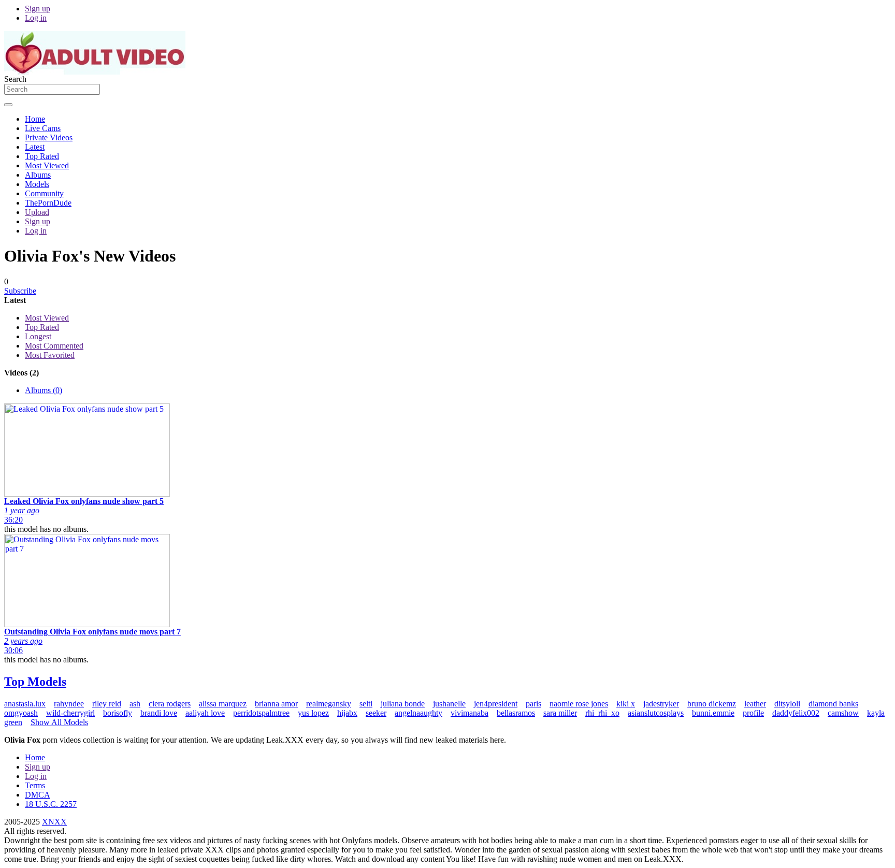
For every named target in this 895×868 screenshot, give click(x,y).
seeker (376, 712)
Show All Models (59, 722)
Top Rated (42, 156)
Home (35, 118)
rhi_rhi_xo (602, 712)
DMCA (37, 794)
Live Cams (43, 128)
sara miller (560, 712)
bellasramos (516, 712)
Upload (37, 212)
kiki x (625, 703)
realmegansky (328, 703)
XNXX (54, 821)
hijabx (347, 712)
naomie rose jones (579, 703)
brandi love (158, 712)
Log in (36, 17)
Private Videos (49, 137)
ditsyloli (787, 703)
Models (37, 184)
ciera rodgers (170, 703)
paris (533, 703)
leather (755, 703)
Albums (38, 174)
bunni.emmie (713, 712)
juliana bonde (403, 703)
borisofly (117, 712)
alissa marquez (223, 703)
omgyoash (21, 712)
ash (134, 703)
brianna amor (276, 703)
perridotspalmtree (261, 712)
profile (753, 712)
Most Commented (54, 345)
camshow (843, 712)
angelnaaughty (418, 712)
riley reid (106, 703)
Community (44, 193)
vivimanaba (469, 712)
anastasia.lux (25, 703)
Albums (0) (43, 390)
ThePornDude (48, 202)
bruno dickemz (711, 703)
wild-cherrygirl (70, 712)
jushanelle (449, 703)
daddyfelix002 (795, 712)
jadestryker (661, 703)
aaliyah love (205, 712)
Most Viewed (47, 165)
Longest (38, 336)
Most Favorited (50, 355)
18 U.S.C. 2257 (51, 804)
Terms (35, 785)
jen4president (495, 703)
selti (365, 703)
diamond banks (833, 703)
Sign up (37, 8)
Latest (35, 146)
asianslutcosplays (656, 712)
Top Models (35, 681)
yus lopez (313, 712)
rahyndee (69, 703)
